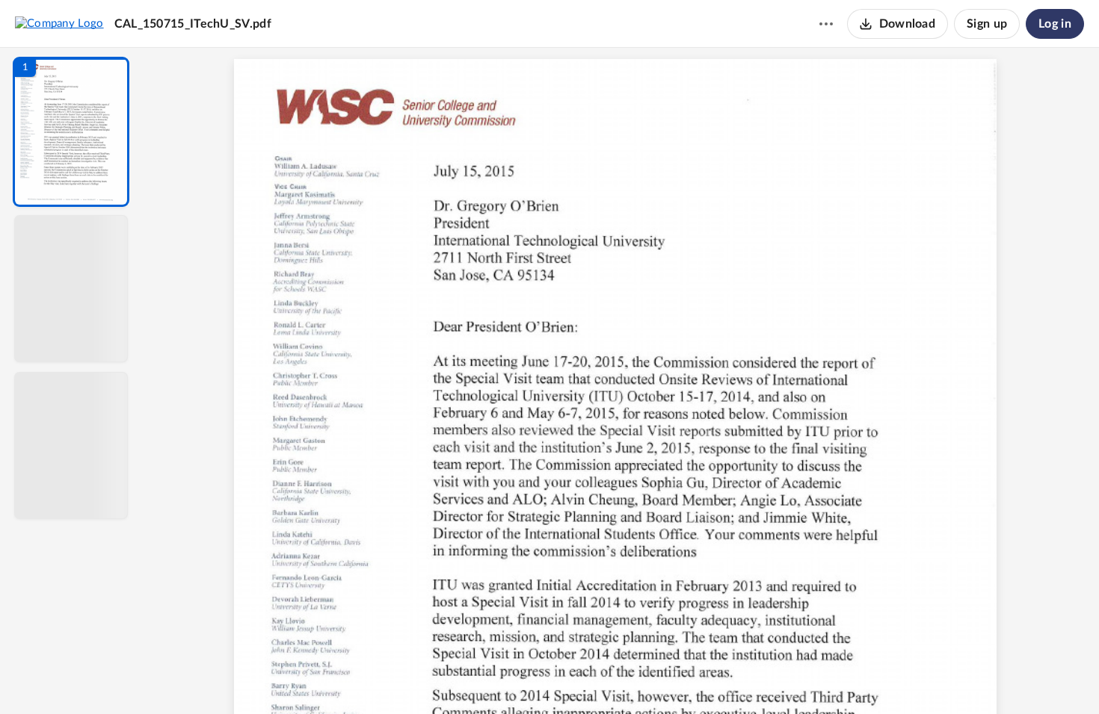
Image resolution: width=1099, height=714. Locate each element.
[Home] (59, 23)
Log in (1054, 24)
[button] (71, 132)
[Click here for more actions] (826, 24)
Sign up (987, 24)
